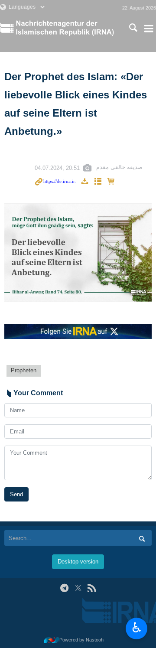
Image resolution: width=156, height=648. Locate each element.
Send (16, 494)
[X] (78, 588)
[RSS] (92, 588)
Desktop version (78, 561)
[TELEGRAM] (64, 588)
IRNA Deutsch (66, 28)
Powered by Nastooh (81, 639)
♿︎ (136, 627)
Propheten (23, 370)
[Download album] (84, 182)
